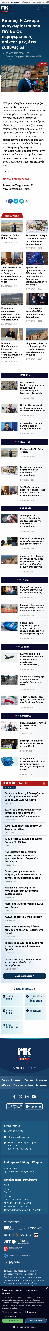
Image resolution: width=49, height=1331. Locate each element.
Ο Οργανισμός (10, 1168)
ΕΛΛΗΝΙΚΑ (18, 1068)
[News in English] (12, 1027)
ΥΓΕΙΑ (25, 580)
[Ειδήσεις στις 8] (12, 998)
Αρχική (5, 1080)
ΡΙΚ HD (7, 1192)
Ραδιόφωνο (41, 1080)
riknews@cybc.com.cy (18, 1137)
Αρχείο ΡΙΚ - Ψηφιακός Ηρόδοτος (20, 1172)
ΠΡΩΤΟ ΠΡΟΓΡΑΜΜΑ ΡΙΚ (16, 1200)
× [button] (47, 1288)
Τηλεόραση (28, 1080)
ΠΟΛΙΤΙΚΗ (42, 64)
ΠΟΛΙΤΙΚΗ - (8, 920)
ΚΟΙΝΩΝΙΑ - (8, 865)
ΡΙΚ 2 (6, 1189)
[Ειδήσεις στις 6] (12, 1013)
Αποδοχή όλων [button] (13, 1321)
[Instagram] (27, 1097)
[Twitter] (20, 1097)
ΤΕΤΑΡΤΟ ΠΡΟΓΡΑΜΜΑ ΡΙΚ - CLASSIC (22, 1210)
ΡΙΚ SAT (8, 1196)
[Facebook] (15, 1097)
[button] (3, 1312)
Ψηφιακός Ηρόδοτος (23, 1085)
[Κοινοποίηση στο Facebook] (10, 201)
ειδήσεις (15, 2)
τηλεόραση (26, 2)
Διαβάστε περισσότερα (10, 1308)
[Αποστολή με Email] (21, 201)
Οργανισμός (42, 1085)
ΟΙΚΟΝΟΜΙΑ (25, 508)
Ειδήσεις (15, 1080)
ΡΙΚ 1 (6, 1185)
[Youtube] (34, 1097)
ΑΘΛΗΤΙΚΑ (25, 716)
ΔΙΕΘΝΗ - (8, 820)
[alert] (24, 1308)
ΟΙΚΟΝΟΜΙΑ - (9, 881)
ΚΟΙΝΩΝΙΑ (25, 375)
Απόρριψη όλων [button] (35, 1321)
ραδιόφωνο (38, 2)
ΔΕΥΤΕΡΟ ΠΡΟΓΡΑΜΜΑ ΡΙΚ (17, 1203)
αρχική (5, 2)
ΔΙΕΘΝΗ (25, 647)
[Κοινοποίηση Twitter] (15, 201)
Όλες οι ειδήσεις (24, 976)
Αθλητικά (5, 1085)
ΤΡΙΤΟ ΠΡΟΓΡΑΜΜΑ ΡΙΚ (16, 1207)
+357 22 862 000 (16, 1131)
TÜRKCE (32, 1068)
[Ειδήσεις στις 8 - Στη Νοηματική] (35, 998)
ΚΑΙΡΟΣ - (7, 846)
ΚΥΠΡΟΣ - (8, 803)
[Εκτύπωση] (26, 200)
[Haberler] (35, 1013)
